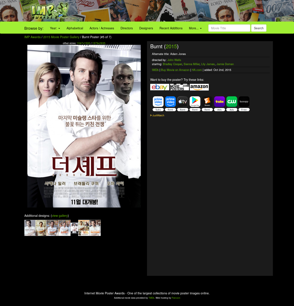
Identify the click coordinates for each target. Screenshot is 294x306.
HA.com (197, 70)
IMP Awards (32, 37)
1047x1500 (83, 43)
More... (194, 28)
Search (259, 28)
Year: (54, 28)
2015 (171, 46)
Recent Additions (171, 28)
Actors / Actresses (102, 28)
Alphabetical (75, 28)
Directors (127, 28)
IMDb (155, 70)
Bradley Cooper (172, 64)
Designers (146, 28)
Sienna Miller (192, 64)
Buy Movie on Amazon (175, 70)
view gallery (60, 215)
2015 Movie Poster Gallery (61, 37)
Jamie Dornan (225, 64)
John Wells (174, 60)
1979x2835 (98, 43)
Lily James (208, 64)
